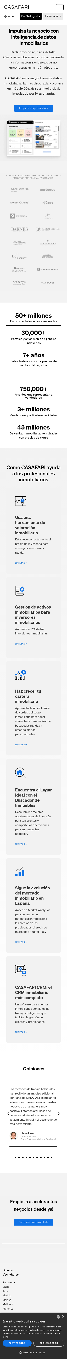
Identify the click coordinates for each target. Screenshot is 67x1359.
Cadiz (6, 1286)
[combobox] (58, 1317)
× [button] (63, 1316)
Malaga (7, 1299)
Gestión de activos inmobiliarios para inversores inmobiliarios (33, 614)
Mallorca (8, 1304)
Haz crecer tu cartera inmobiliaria (28, 696)
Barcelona (9, 1282)
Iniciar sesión (53, 16)
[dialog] (33, 1336)
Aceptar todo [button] (17, 1343)
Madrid (7, 1295)
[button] (8, 1114)
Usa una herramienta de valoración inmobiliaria (30, 525)
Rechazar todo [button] (49, 1343)
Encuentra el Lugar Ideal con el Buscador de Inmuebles (33, 797)
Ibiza (5, 1291)
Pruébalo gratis (30, 16)
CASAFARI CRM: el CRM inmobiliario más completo (33, 992)
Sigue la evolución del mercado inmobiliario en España (32, 895)
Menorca (8, 1308)
